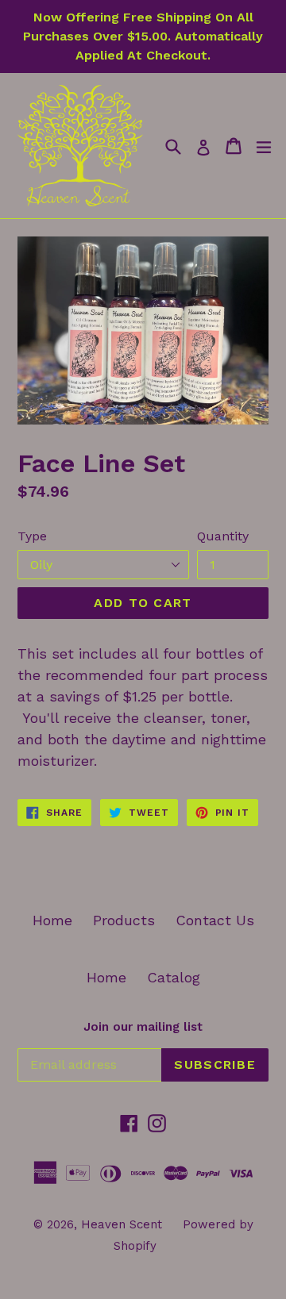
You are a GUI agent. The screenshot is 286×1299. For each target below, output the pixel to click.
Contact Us (215, 920)
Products (124, 920)
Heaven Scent (121, 1224)
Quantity (223, 536)
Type (32, 536)
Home (52, 920)
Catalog (173, 977)
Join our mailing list (143, 1027)
